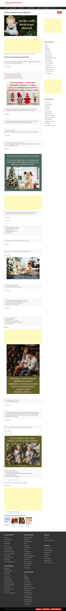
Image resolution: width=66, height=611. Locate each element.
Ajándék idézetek (7, 433)
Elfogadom (39, 609)
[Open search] (61, 8)
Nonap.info (46, 556)
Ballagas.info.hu (47, 552)
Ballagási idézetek (49, 69)
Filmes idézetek (48, 52)
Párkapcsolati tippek (48, 562)
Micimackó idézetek (49, 113)
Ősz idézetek (47, 102)
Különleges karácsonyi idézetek (13, 511)
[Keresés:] (53, 12)
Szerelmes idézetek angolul (50, 125)
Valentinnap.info (47, 558)
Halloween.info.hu (47, 560)
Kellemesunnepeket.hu (48, 550)
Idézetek (46, 46)
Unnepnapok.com (47, 548)
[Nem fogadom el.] (64, 609)
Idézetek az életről (48, 56)
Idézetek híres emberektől (50, 58)
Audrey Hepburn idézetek (50, 117)
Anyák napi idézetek (50, 67)
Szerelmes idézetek (49, 61)
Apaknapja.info (47, 554)
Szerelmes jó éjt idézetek (49, 115)
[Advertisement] (23, 45)
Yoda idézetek (47, 123)
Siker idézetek (47, 108)
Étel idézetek (47, 50)
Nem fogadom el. (46, 609)
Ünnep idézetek (48, 65)
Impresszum (46, 537)
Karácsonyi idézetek (50, 71)
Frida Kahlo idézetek (49, 104)
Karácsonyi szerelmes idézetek (13, 513)
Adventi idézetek (7, 220)
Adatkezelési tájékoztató (49, 540)
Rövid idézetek (48, 59)
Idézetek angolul (48, 54)
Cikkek (46, 44)
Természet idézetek (49, 63)
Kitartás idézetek (48, 119)
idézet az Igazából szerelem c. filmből (11, 480)
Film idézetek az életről (49, 121)
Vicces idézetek (48, 73)
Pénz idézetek (47, 106)
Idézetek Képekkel (13, 2)
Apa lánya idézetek (48, 111)
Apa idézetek (47, 48)
